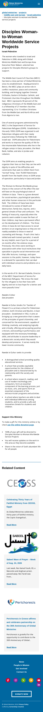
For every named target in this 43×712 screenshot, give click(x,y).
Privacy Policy (23, 704)
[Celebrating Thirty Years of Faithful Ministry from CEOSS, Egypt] (21, 483)
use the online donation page (20, 425)
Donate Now (21, 694)
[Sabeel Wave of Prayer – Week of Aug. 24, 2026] (21, 543)
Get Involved (21, 668)
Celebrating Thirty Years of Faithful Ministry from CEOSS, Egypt (21, 503)
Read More (11, 525)
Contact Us (21, 672)
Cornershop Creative (16, 707)
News (21, 662)
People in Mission (21, 665)
